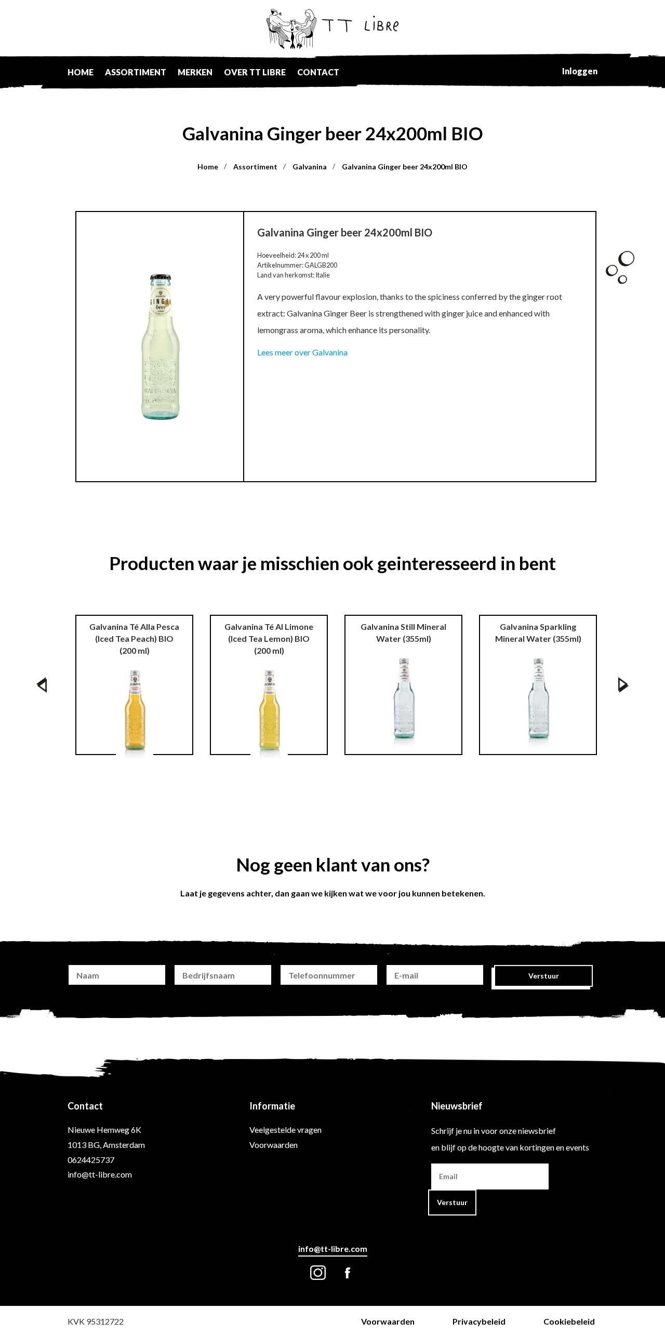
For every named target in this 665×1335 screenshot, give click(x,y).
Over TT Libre (255, 72)
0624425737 (91, 1160)
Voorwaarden (273, 1144)
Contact (318, 72)
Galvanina (309, 166)
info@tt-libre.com (100, 1174)
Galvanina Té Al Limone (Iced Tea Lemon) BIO (268, 638)
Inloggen (579, 71)
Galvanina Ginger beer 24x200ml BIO (405, 166)
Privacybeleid (479, 1321)
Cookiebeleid (569, 1321)
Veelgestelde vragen (285, 1129)
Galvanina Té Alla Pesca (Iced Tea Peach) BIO (134, 638)
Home (81, 72)
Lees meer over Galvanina (302, 352)
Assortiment (135, 72)
